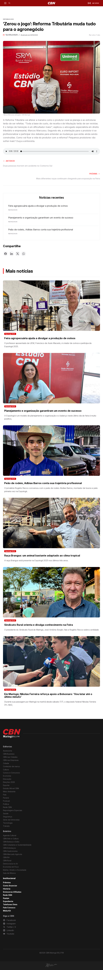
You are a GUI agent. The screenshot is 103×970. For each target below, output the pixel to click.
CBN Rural (7, 860)
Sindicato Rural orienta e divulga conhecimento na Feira (38, 624)
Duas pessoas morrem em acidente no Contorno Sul (27, 165)
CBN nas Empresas (11, 760)
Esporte (6, 785)
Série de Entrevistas (11, 820)
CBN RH (6, 857)
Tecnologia (7, 823)
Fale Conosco (9, 908)
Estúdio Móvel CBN (11, 788)
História (6, 889)
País (4, 795)
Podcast (6, 801)
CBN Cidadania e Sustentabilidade (17, 845)
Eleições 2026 (9, 782)
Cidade (6, 763)
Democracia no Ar (10, 864)
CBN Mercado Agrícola (12, 854)
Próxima (93, 174)
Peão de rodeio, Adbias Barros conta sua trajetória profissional (40, 229)
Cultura (6, 769)
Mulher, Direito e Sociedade (14, 870)
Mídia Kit (7, 911)
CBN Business (8, 754)
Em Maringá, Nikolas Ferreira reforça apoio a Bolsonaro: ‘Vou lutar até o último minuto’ (48, 695)
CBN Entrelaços (9, 848)
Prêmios (7, 882)
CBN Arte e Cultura (10, 839)
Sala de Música (9, 873)
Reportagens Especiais (12, 810)
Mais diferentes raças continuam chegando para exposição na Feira (68, 178)
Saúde (5, 813)
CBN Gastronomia (10, 851)
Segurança (7, 817)
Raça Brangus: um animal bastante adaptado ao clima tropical (42, 555)
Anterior (10, 161)
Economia (7, 776)
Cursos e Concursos (11, 773)
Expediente (8, 901)
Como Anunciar (10, 886)
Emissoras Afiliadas (12, 892)
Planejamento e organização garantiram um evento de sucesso (40, 217)
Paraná (6, 798)
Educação (7, 779)
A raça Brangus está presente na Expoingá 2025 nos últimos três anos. (36, 560)
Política (6, 804)
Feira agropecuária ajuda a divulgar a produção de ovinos (38, 206)
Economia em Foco (11, 867)
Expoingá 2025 (10, 334)
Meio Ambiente (9, 791)
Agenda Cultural (9, 835)
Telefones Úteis (10, 904)
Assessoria (7, 751)
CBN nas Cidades (10, 757)
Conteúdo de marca (11, 766)
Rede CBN (7, 807)
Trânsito (6, 826)
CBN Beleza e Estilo (11, 842)
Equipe (6, 898)
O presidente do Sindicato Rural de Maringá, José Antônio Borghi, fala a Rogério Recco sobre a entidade (51, 629)
